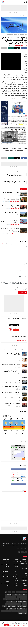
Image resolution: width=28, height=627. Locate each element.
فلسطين (16, 585)
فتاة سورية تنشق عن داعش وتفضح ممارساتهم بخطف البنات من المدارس (12, 370)
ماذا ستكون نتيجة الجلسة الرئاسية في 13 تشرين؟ (11, 213)
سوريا (16, 574)
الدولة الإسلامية (13, 597)
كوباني (19, 611)
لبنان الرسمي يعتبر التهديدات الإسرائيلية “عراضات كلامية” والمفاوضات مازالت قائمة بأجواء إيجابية (10, 221)
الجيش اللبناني (24, 597)
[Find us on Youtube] (19, 552)
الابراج (19, 594)
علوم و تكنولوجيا (14, 583)
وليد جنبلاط (20, 613)
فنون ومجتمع (6, 559)
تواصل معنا (6, 620)
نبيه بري (25, 613)
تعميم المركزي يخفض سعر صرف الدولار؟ (11, 192)
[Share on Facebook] (24, 48)
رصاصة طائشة (15, 569)
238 (18, 202)
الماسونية (15, 562)
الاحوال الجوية (24, 578)
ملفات (7, 581)
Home (26, 15)
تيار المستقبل (24, 604)
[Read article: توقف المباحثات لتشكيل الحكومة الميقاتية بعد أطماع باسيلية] (23, 207)
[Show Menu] (26, 2)
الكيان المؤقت (6, 599)
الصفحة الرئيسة (24, 620)
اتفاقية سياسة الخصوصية (20, 287)
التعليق (25, 246)
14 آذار (25, 592)
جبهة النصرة (18, 604)
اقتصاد (25, 573)
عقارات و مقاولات (16, 579)
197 (18, 217)
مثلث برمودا (6, 576)
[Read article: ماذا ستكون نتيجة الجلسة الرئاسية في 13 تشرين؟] (23, 214)
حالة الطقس (12, 620)
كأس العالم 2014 (5, 564)
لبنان (20, 15)
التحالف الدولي (14, 594)
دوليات (16, 566)
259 (18, 210)
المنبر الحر (16, 564)
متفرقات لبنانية (5, 574)
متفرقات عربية (5, 571)
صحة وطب (15, 576)
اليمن (16, 601)
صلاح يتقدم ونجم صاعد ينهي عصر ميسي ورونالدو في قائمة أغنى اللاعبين (12, 381)
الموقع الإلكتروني (23, 276)
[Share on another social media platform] (4, 48)
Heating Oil (23, 476)
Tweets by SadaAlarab (21, 340)
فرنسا (15, 608)
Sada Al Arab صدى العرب (15, 194)
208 (18, 226)
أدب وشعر (24, 571)
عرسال (21, 608)
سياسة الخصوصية (11, 289)
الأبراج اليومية (24, 594)
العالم (25, 585)
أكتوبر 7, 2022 (7, 233)
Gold (21, 478)
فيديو (7, 562)
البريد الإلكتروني (23, 270)
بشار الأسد (11, 601)
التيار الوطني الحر (8, 594)
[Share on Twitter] (17, 48)
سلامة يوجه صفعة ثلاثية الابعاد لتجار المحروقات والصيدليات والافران (12, 199)
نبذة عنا (18, 620)
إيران (6, 592)
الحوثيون (18, 597)
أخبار (23, 15)
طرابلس (25, 608)
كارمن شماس (24, 611)
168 (18, 234)
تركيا (7, 601)
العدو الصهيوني (16, 599)
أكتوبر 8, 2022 (7, 194)
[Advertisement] (14, 7)
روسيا (6, 604)
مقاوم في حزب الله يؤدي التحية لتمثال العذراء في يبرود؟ (12, 353)
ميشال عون (3, 611)
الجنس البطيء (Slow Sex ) (15, 359)
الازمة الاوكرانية (23, 580)
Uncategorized (23, 563)
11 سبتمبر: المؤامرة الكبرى (23, 560)
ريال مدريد (24, 606)
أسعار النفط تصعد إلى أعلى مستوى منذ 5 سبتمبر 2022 (11, 387)
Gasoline (22, 474)
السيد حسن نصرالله (23, 599)
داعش (10, 604)
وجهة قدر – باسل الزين (5, 584)
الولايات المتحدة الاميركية (22, 601)
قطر (7, 608)
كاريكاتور (7, 566)
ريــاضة (16, 571)
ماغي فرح (11, 611)
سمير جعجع (13, 606)
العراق (16, 559)
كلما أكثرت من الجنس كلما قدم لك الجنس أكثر (11, 364)
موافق (6, 625)
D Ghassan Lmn (19, 592)
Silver (22, 480)
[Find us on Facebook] (25, 552)
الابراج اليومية (24, 576)
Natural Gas (23, 472)
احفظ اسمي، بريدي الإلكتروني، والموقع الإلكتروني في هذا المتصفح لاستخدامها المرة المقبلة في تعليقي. (15, 282)
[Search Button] (24, 2)
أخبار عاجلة (24, 568)
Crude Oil (22, 470)
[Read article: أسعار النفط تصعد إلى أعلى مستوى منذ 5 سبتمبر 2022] (24, 388)
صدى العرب (5, 606)
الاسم (25, 264)
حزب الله (14, 604)
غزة (17, 608)
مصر (8, 579)
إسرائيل (10, 592)
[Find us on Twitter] (22, 552)
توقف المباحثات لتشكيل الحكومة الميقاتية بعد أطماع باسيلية (11, 206)
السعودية (25, 583)
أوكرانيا (13, 592)
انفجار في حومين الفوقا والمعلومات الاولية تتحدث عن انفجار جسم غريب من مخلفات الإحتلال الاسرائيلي (10, 230)
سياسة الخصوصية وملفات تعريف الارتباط (17, 625)
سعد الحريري (19, 606)
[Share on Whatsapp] (11, 48)
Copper (22, 482)
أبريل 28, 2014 (9, 45)
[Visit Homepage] (3, 2)
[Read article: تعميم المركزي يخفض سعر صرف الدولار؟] (23, 194)
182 (18, 195)
